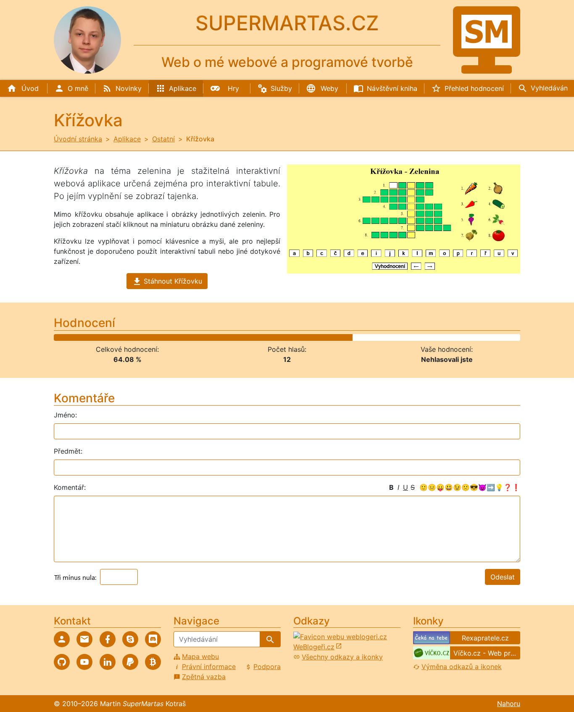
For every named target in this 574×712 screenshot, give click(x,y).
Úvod (30, 88)
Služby (281, 88)
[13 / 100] (112, 337)
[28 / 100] (182, 337)
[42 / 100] (247, 337)
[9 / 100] (93, 337)
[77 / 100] (410, 337)
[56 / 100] (312, 337)
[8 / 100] (89, 337)
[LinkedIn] (108, 662)
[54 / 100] (303, 337)
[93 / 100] (485, 337)
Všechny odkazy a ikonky (342, 657)
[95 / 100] (494, 337)
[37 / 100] (223, 337)
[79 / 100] (419, 337)
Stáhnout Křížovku (173, 281)
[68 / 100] (368, 337)
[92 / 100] (480, 337)
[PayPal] (130, 662)
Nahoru (508, 703)
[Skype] (130, 639)
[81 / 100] (429, 337)
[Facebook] (108, 639)
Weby (329, 88)
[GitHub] (62, 662)
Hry (233, 88)
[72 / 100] (387, 337)
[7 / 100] (84, 337)
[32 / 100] (200, 337)
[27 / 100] (177, 337)
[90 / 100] (471, 337)
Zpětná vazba (204, 676)
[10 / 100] (98, 337)
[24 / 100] (163, 337)
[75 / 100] (401, 337)
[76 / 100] (405, 337)
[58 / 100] (321, 337)
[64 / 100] (350, 337)
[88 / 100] (461, 337)
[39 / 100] (233, 337)
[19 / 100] (140, 337)
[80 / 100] (424, 337)
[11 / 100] (102, 337)
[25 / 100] (168, 337)
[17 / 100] (131, 337)
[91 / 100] (475, 337)
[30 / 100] (191, 337)
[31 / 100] (196, 337)
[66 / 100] (359, 337)
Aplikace (182, 88)
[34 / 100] (210, 337)
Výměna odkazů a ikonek (461, 666)
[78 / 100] (415, 337)
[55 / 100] (307, 337)
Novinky (129, 88)
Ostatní (163, 139)
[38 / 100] (228, 337)
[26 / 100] (172, 337)
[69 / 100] (373, 337)
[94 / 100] (489, 337)
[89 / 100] (466, 337)
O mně (78, 88)
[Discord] (153, 639)
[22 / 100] (154, 337)
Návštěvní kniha (392, 88)
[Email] (84, 639)
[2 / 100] (60, 337)
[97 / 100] (503, 337)
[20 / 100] (144, 337)
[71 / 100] (382, 337)
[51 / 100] (289, 337)
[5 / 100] (74, 337)
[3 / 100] (65, 337)
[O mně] (62, 639)
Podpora (267, 666)
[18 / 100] (135, 337)
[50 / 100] (284, 337)
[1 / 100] (56, 337)
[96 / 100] (499, 337)
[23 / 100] (158, 337)
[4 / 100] (70, 337)
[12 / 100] (107, 337)
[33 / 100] (205, 337)
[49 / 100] (280, 337)
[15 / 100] (121, 337)
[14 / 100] (116, 337)
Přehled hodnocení (474, 88)
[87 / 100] (457, 337)
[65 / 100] (354, 337)
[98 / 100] (508, 337)
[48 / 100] (275, 337)
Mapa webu (200, 656)
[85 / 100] (447, 337)
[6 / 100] (79, 337)
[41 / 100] (242, 337)
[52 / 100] (294, 337)
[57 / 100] (317, 337)
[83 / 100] (438, 337)
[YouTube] (84, 662)
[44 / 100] (256, 337)
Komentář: (70, 487)
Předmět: (68, 451)
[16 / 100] (126, 337)
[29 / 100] (186, 337)
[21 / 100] (149, 337)
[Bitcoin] (153, 662)
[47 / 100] (270, 337)
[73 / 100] (392, 337)
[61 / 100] (336, 337)
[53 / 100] (298, 337)
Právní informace (209, 666)
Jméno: (65, 415)
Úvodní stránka (78, 139)
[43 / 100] (252, 337)
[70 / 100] (377, 337)
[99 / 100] (513, 337)
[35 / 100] (214, 337)
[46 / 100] (265, 337)
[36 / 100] (219, 337)
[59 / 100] (326, 337)
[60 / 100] (331, 337)
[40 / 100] (238, 337)
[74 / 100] (396, 337)
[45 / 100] (261, 337)
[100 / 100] (517, 337)
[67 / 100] (363, 337)
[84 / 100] (443, 337)
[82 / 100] (434, 337)
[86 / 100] (452, 337)
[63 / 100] (345, 337)
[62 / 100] (340, 337)
